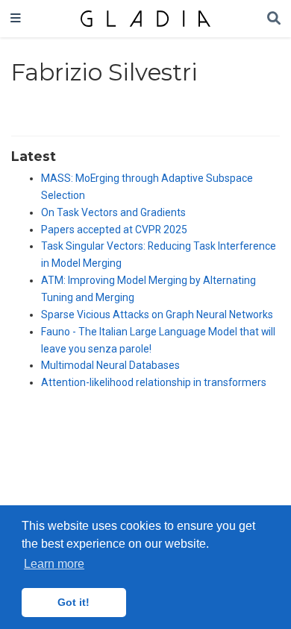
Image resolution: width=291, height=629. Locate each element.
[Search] (274, 19)
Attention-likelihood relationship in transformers (153, 382)
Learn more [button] (54, 563)
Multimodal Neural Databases (110, 365)
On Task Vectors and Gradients (113, 212)
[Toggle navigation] (15, 19)
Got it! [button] (73, 602)
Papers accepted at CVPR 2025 (114, 230)
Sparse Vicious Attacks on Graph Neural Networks (157, 314)
